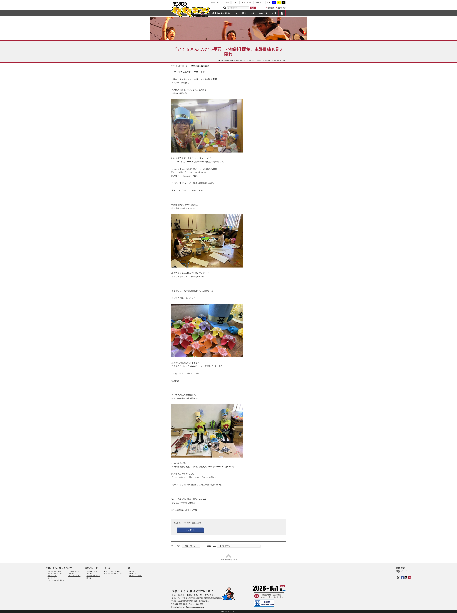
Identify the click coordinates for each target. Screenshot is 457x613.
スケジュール (52, 576)
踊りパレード (248, 13)
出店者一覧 (132, 574)
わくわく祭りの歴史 (54, 571)
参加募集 (90, 574)
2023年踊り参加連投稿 (200, 66)
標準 (227, 2)
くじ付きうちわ (73, 571)
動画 (215, 79)
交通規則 (71, 574)
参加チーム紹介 (92, 571)
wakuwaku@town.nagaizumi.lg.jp (190, 607)
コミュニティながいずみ (114, 574)
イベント (263, 13)
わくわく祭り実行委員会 (56, 580)
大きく (235, 2)
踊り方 (89, 578)
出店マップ (132, 571)
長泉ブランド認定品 (135, 576)
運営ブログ (282, 8)
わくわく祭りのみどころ (56, 574)
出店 (274, 13)
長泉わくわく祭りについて (225, 13)
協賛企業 (271, 8)
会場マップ (51, 578)
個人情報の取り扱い (93, 576)
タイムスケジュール (113, 571)
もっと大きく (247, 2)
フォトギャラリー (74, 576)
